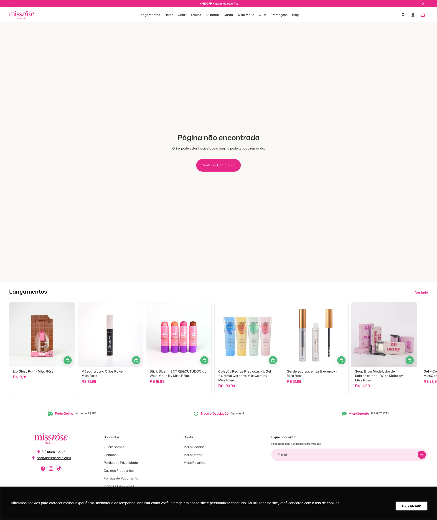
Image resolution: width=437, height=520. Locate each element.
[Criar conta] (422, 455)
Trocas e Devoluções (119, 486)
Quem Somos (114, 447)
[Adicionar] (204, 360)
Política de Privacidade (121, 462)
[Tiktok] (59, 468)
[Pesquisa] (403, 15)
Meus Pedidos (193, 447)
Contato (110, 455)
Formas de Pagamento (121, 478)
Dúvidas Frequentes (119, 470)
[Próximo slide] (423, 348)
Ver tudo (421, 292)
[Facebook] (43, 468)
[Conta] (413, 15)
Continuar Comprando (218, 165)
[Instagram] (51, 468)
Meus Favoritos (194, 462)
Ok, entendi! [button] (411, 506)
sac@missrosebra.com (54, 458)
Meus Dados (192, 455)
